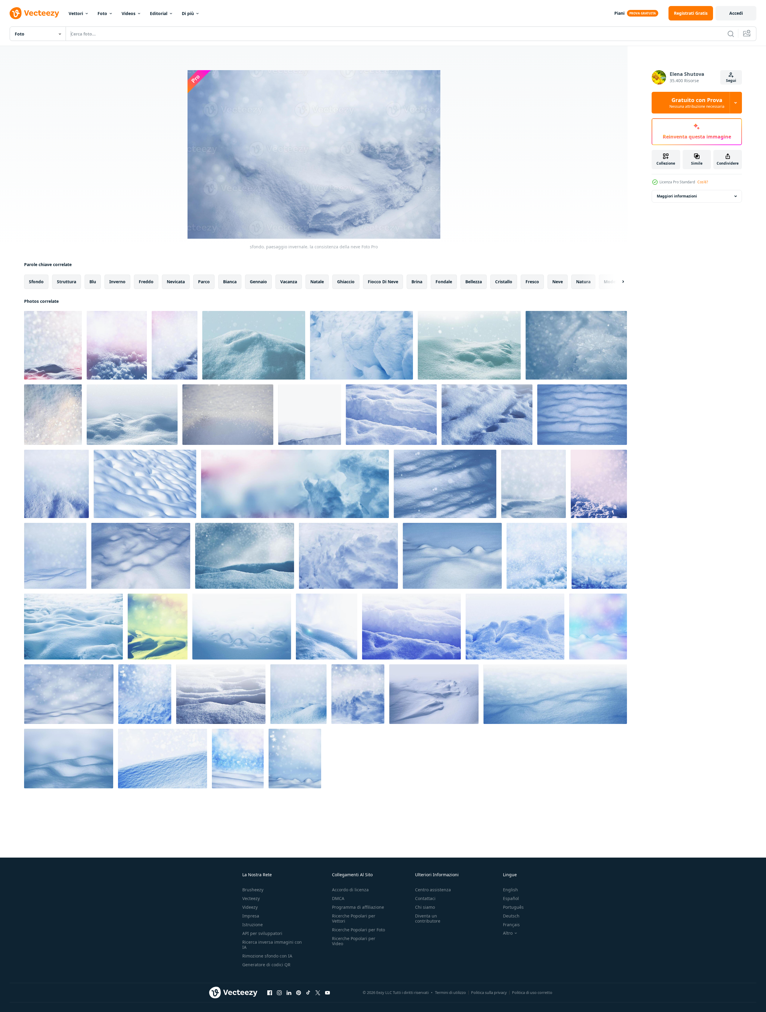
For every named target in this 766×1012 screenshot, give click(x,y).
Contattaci (425, 898)
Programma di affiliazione (358, 907)
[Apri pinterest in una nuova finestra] (298, 992)
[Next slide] (618, 282)
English (510, 889)
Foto (102, 13)
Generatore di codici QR (266, 964)
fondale (444, 281)
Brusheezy (252, 889)
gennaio (258, 281)
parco (204, 281)
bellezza (473, 281)
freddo (146, 281)
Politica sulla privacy (489, 992)
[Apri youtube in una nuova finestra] (327, 992)
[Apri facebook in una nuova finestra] (269, 992)
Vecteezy (251, 898)
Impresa (250, 916)
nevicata (176, 281)
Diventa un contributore (427, 918)
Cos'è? (702, 182)
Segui (731, 80)
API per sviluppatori (262, 933)
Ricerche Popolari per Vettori (353, 918)
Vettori (76, 13)
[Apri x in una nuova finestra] (317, 992)
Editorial (158, 13)
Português (513, 907)
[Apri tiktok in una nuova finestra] (308, 992)
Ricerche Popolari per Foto (358, 930)
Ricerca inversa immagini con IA (272, 944)
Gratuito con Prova (696, 102)
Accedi (736, 13)
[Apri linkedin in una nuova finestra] (289, 992)
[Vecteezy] (34, 13)
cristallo (503, 281)
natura (583, 281)
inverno (117, 281)
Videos (128, 13)
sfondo (36, 281)
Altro (508, 933)
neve (557, 281)
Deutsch (511, 916)
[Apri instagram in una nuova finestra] (279, 992)
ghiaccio (346, 281)
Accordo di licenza (350, 889)
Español (511, 898)
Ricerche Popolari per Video (353, 941)
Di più (188, 13)
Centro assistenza (433, 889)
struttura (66, 281)
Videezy (250, 907)
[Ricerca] (730, 33)
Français (511, 924)
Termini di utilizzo (450, 992)
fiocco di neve (383, 281)
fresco (532, 281)
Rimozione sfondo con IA (267, 956)
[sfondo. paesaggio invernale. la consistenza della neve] (53, 345)
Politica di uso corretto (532, 992)
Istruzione (252, 924)
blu (92, 281)
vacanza (288, 281)
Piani (619, 13)
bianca (230, 281)
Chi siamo (425, 907)
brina (416, 281)
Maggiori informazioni (677, 196)
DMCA (338, 898)
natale (317, 281)
